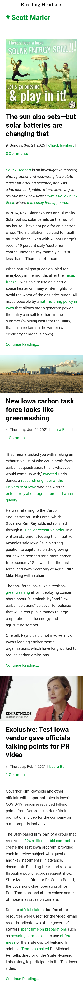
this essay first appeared (47, 202)
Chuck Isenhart (61, 145)
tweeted (50, 474)
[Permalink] (7, 145)
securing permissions (29, 935)
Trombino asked (35, 949)
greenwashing (18, 592)
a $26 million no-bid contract (45, 840)
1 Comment (16, 437)
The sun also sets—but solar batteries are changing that (41, 125)
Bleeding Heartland (42, 4)
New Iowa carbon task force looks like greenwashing (40, 409)
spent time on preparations (43, 929)
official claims (32, 909)
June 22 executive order (43, 530)
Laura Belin (61, 429)
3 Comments (17, 153)
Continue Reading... (22, 344)
